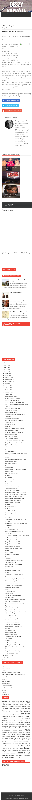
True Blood (20, 748)
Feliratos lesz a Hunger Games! (14, 574)
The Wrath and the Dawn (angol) (11, 672)
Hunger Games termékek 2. (12, 544)
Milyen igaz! (8, 606)
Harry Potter (25, 714)
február (7, 394)
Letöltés (20, 726)
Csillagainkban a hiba (24, 706)
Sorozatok (25, 740)
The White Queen (14, 745)
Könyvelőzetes (12, 724)
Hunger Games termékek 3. (12, 542)
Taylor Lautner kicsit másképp (13, 620)
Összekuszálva (6, 683)
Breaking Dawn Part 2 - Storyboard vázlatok (17, 537)
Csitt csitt (4, 708)
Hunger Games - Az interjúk (12, 502)
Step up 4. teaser (9, 597)
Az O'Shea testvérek (16, 292)
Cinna (6, 576)
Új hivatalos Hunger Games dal (13, 581)
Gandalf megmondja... (11, 513)
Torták (28, 746)
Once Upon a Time (9, 734)
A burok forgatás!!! (10, 511)
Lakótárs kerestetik (7, 688)
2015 (5, 365)
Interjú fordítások (22, 720)
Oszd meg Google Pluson (13, 110)
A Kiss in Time (11, 701)
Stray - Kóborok (6, 668)
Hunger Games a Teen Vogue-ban (14, 651)
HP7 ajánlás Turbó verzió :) (12, 490)
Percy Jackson (26, 734)
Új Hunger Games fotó (11, 436)
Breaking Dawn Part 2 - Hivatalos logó (15, 540)
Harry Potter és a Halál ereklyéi (13, 564)
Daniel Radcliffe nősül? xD (12, 608)
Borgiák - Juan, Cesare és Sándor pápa (16, 523)
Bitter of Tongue (6, 681)
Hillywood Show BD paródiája (13, 610)
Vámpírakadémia (17, 750)
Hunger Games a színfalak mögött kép (15, 469)
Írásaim (28, 720)
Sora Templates (13, 798)
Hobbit (7, 716)
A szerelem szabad (10, 480)
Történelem (4, 748)
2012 (5, 371)
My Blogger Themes (24, 798)
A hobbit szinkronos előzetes (13, 595)
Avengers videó (9, 593)
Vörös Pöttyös (8, 758)
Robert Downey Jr (15, 738)
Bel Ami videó (8, 533)
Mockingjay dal (9, 467)
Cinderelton (8, 558)
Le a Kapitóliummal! (10, 451)
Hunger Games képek (11, 396)
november (8, 375)
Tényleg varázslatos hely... (12, 400)
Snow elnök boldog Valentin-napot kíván (16, 494)
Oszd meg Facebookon (12, 100)
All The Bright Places (12, 702)
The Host (25, 743)
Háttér (3, 716)
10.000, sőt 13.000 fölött (11, 653)
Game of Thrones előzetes (12, 601)
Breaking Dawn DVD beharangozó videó (16, 642)
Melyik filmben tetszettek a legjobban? (15, 599)
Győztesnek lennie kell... (11, 463)
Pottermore (5, 738)
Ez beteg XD (8, 525)
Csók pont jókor (11, 708)
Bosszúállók (27, 704)
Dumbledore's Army (10, 508)
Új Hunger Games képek (12, 445)
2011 (5, 657)
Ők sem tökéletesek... (11, 506)
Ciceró (16, 706)
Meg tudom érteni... (10, 630)
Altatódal (4, 679)
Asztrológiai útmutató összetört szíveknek (13, 674)
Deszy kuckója (16, 8)
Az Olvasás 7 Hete (21, 702)
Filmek (21, 711)
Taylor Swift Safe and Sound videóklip (15, 492)
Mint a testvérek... (10, 482)
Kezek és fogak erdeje (14, 722)
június (7, 385)
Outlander (19, 734)
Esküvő (28, 710)
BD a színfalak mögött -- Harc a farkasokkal (17, 535)
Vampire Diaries (26, 750)
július (6, 383)
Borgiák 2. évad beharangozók (13, 585)
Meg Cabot (27, 728)
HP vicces (7, 475)
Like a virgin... (9, 426)
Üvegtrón (9, 750)
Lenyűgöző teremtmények (10, 726)
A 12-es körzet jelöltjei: (11, 616)
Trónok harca (11, 748)
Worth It (4, 690)
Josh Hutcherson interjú (11, 430)
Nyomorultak (26, 732)
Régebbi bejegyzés (26, 253)
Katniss (7, 484)
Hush (12, 719)
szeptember (8, 379)
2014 (5, 367)
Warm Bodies (18, 758)
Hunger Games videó (11, 634)
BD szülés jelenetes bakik (12, 622)
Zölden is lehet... (25, 757)
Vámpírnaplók (6, 753)
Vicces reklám (19, 755)
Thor (19, 746)
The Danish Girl (16, 743)
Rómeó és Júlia (25, 738)
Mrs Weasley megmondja (12, 587)
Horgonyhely (5, 694)
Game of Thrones (7, 714)
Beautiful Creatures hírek (12, 488)
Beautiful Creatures (12, 704)
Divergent (27, 708)
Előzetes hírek (9, 649)
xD (5, 449)
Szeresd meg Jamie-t (20, 741)
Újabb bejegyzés (6, 253)
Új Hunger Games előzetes (12, 624)
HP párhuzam (8, 477)
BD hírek (7, 521)
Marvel (7, 728)
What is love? (8, 640)
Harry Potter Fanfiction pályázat (13, 496)
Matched (12, 728)
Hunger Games (26, 36)
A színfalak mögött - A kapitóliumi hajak (15, 579)
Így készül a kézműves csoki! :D (14, 432)
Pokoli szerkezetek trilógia (20, 736)
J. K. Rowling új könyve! (11, 438)
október (7, 377)
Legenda (4, 665)
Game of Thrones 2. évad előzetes (14, 428)
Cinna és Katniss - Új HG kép (13, 636)
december (8, 373)
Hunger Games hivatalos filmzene (14, 498)
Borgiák (21, 704)
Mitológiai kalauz (19, 730)
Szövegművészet (7, 743)
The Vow (7, 746)
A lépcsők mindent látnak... (12, 418)
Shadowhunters (5, 740)
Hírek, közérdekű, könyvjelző (18, 311)
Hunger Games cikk (10, 632)
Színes (28, 741)
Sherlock (11, 740)
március (7, 392)
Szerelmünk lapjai (9, 741)
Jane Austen (5, 722)
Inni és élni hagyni (13, 720)
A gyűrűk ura (8, 638)
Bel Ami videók (9, 566)
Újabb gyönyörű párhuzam (12, 570)
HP (5, 556)
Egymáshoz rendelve (8, 710)
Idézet (23, 718)
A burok (4, 701)
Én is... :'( (7, 568)
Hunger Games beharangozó (13, 500)
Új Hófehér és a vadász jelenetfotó (14, 486)
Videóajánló (27, 755)
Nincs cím (7, 457)
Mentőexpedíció (7, 730)
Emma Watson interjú (11, 410)
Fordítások (27, 711)
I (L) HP (7, 572)
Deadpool (18, 708)
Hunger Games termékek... (12, 546)
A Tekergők (8, 517)
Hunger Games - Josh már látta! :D (14, 442)
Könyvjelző (27, 724)
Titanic (24, 745)
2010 (5, 659)
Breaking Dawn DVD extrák (12, 645)
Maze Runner (19, 728)
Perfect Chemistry (6, 736)
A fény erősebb (9, 447)
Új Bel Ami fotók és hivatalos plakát (14, 647)
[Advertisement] (17, 21)
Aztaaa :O (7, 628)
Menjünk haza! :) (9, 552)
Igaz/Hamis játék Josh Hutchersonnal (15, 459)
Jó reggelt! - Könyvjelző (17, 301)
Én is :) (7, 527)
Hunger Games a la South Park (13, 626)
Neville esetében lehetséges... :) (14, 531)
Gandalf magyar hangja (11, 583)
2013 (5, 369)
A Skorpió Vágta (18, 701)
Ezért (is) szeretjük (10, 591)
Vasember (13, 753)
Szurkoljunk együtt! (10, 424)
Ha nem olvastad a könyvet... (13, 398)
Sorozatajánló (18, 740)
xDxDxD (7, 550)
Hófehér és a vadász (17, 716)
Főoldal (16, 253)
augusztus (8, 381)
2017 (5, 363)
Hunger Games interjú (11, 461)
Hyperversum (17, 718)
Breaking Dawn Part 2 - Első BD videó (15, 519)
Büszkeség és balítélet (8, 706)
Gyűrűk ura (16, 714)
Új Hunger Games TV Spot (12, 408)
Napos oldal (5, 677)
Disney (23, 708)
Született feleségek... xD (11, 529)
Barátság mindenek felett (12, 554)
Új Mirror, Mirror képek (11, 434)
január (7, 655)
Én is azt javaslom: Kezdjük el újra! (14, 402)
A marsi (4, 692)
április (7, 390)
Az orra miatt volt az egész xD (13, 618)
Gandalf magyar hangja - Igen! (13, 548)
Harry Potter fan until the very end (14, 603)
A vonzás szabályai (7, 685)
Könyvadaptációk (24, 722)
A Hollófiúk (4, 670)
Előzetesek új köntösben (20, 710)
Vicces (12, 755)
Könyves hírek (20, 724)
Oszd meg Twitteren (12, 105)
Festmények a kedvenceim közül (10, 711)
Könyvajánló (5, 724)
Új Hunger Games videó (11, 473)
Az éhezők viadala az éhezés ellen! (14, 440)
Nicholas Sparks (18, 732)
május (7, 388)
